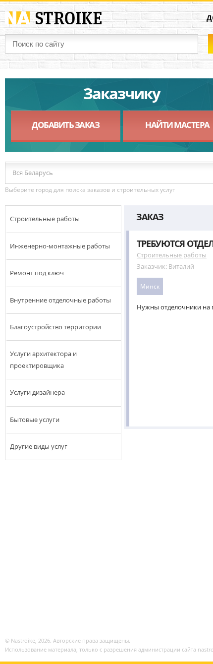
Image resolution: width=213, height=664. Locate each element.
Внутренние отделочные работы (60, 300)
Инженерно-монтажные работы (60, 245)
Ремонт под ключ (37, 272)
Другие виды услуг (38, 446)
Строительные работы (45, 218)
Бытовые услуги (34, 419)
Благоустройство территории (55, 326)
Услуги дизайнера (37, 392)
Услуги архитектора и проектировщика (43, 359)
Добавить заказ (65, 124)
